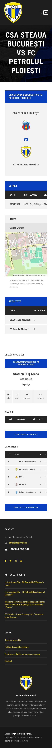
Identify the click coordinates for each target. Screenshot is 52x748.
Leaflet (15, 275)
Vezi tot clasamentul (26, 507)
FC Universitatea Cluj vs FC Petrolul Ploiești (26, 363)
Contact (8, 661)
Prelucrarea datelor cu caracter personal (22, 654)
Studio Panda (25, 734)
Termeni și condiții (13, 640)
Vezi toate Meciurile (26, 434)
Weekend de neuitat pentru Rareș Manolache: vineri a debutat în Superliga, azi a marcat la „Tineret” (25, 604)
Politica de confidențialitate (17, 647)
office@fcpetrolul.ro (18, 543)
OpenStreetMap (32, 275)
